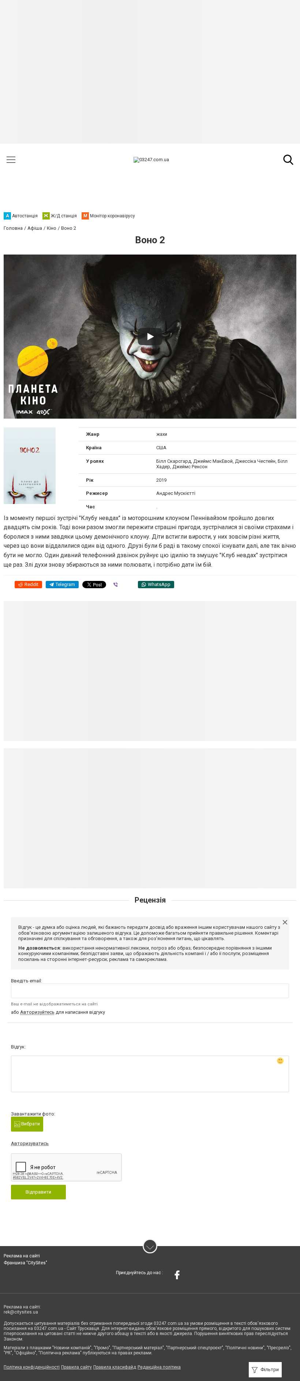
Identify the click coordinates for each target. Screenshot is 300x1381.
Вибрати (30, 1123)
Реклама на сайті (22, 1255)
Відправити (38, 1192)
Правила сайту (76, 1367)
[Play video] (150, 336)
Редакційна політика (159, 1367)
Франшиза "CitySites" (25, 1262)
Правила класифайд (114, 1367)
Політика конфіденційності (32, 1367)
